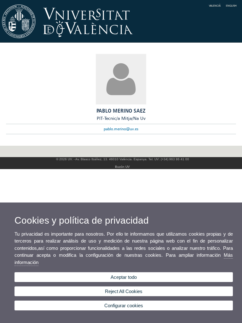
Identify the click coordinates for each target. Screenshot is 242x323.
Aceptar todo (124, 277)
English (231, 5)
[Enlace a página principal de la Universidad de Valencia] (121, 40)
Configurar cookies (123, 305)
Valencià (215, 5)
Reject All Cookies (123, 291)
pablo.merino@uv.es (121, 128)
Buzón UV (122, 166)
